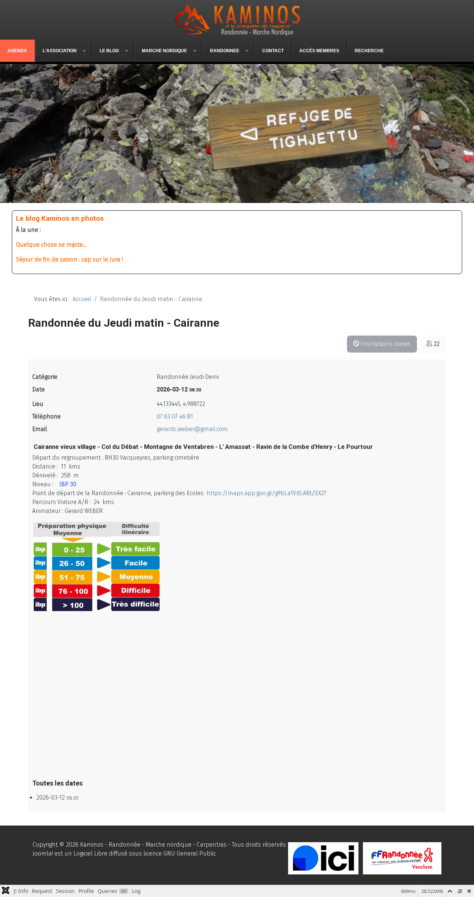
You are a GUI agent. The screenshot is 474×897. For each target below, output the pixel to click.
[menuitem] (17, 51)
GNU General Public (189, 853)
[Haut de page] (461, 883)
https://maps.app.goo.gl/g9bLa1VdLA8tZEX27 (267, 493)
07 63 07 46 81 (175, 416)
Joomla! (43, 853)
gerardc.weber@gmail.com (192, 429)
